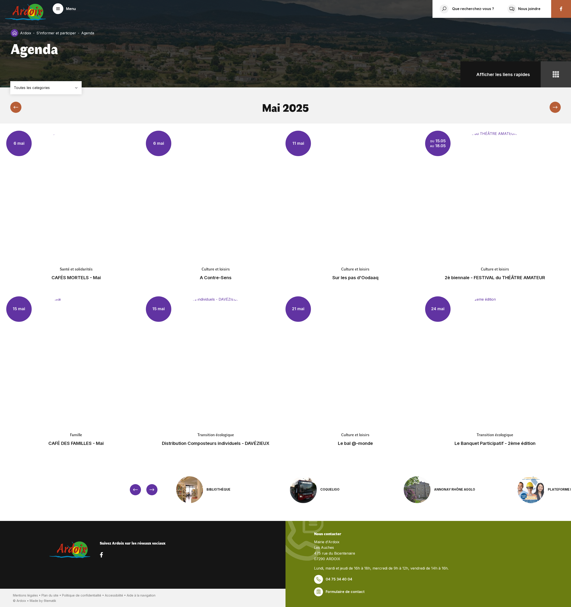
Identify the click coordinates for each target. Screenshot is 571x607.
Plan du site (49, 595)
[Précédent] (15, 107)
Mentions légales (25, 595)
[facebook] (561, 8)
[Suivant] (555, 107)
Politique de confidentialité (81, 595)
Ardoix (25, 33)
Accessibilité (114, 595)
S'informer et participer (56, 33)
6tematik (50, 601)
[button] (64, 8)
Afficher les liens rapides (503, 74)
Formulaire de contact (345, 591)
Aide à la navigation (141, 595)
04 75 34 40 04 (339, 579)
